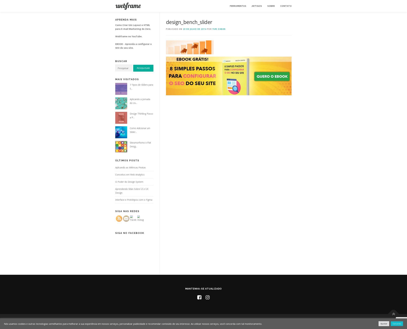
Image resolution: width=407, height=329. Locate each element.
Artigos (257, 6)
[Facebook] (199, 297)
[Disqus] (229, 145)
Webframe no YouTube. (128, 36)
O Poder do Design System (129, 181)
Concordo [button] (397, 323)
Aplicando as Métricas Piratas (130, 167)
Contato (286, 6)
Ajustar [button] (383, 323)
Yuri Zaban (219, 29)
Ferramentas (238, 6)
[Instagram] (208, 297)
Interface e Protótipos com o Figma (133, 199)
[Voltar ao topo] (393, 314)
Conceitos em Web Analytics (130, 174)
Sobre (271, 6)
